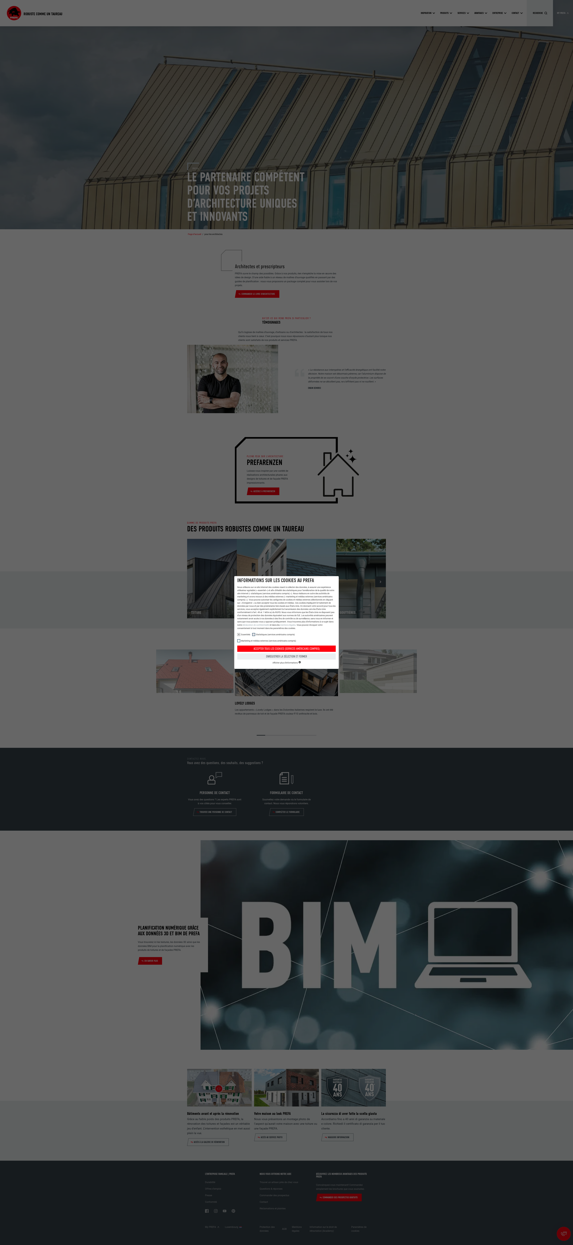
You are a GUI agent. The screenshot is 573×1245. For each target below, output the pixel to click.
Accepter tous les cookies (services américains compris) (287, 649)
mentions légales (288, 625)
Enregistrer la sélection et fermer (286, 656)
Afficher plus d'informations (285, 663)
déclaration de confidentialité (256, 625)
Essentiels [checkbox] (245, 634)
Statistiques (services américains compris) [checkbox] (275, 634)
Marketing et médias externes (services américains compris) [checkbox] (268, 641)
